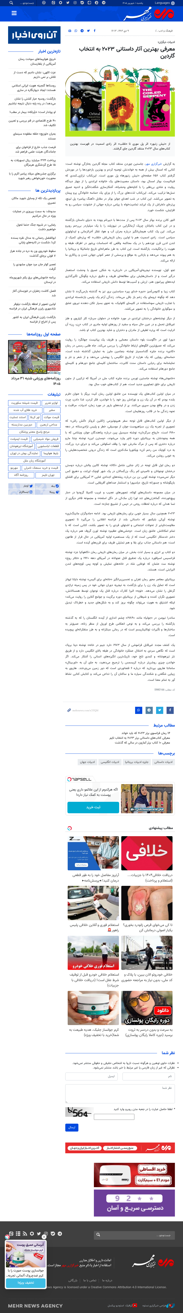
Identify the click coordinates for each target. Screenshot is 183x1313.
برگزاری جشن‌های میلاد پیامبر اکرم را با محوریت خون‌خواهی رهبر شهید (32, 176)
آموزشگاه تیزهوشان (21, 446)
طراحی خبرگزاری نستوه (154, 1306)
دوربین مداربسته (21, 424)
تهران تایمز (48, 475)
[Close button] (44, 1236)
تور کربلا (35, 417)
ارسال (71, 1127)
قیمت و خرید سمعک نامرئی (41, 468)
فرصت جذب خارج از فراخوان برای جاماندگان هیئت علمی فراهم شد (35, 149)
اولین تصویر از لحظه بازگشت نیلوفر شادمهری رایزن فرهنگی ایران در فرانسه (32, 306)
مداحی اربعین (48, 424)
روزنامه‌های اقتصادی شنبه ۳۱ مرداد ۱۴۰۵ (34, 381)
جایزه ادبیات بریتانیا (136, 762)
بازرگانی (72, 1280)
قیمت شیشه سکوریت (24, 403)
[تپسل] (69, 779)
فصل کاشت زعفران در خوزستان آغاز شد (34, 293)
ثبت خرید (93, 807)
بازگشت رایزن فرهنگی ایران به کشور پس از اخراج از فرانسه (34, 319)
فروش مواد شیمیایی (45, 439)
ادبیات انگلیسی (110, 762)
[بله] (53, 1234)
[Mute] (132, 809)
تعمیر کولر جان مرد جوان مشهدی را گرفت (34, 266)
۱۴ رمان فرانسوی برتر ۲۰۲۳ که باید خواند (146, 733)
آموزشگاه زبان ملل (34, 460)
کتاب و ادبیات (145, 31)
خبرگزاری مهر (154, 164)
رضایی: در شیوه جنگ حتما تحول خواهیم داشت (36, 227)
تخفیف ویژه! (26, 1283)
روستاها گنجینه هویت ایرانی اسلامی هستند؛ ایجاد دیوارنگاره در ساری (34, 88)
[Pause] (126, 809)
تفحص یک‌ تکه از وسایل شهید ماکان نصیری (34, 200)
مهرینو (14, 468)
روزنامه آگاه (21, 475)
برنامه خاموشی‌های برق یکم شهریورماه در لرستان (33, 280)
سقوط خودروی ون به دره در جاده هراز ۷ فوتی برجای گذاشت (33, 253)
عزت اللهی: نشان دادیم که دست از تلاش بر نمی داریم (35, 75)
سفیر (52, 410)
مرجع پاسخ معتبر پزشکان (34, 432)
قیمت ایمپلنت (19, 439)
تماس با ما (89, 1280)
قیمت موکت (51, 417)
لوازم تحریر (51, 403)
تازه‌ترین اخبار (49, 51)
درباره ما (107, 1280)
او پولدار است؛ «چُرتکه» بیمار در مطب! (33, 112)
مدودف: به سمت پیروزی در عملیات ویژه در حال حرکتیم (34, 213)
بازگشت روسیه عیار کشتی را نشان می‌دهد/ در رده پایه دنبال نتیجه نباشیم (32, 101)
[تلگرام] (60, 1234)
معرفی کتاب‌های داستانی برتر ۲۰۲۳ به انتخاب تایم (140, 738)
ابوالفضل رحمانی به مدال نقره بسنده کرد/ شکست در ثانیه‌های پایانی (33, 240)
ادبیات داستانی (163, 762)
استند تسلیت (18, 417)
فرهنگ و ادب (165, 31)
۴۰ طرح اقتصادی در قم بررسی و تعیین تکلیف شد (32, 123)
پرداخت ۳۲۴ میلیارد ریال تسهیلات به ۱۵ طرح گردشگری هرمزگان (33, 162)
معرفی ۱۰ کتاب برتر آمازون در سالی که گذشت (142, 742)
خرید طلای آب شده (25, 410)
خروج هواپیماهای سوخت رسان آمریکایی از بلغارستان (37, 61)
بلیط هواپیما (51, 453)
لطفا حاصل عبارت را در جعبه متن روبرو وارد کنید (144, 1109)
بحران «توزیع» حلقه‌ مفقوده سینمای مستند (34, 136)
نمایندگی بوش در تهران (24, 453)
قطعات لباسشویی (48, 446)
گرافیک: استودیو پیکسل (120, 1306)
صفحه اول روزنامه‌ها (44, 334)
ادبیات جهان (87, 762)
